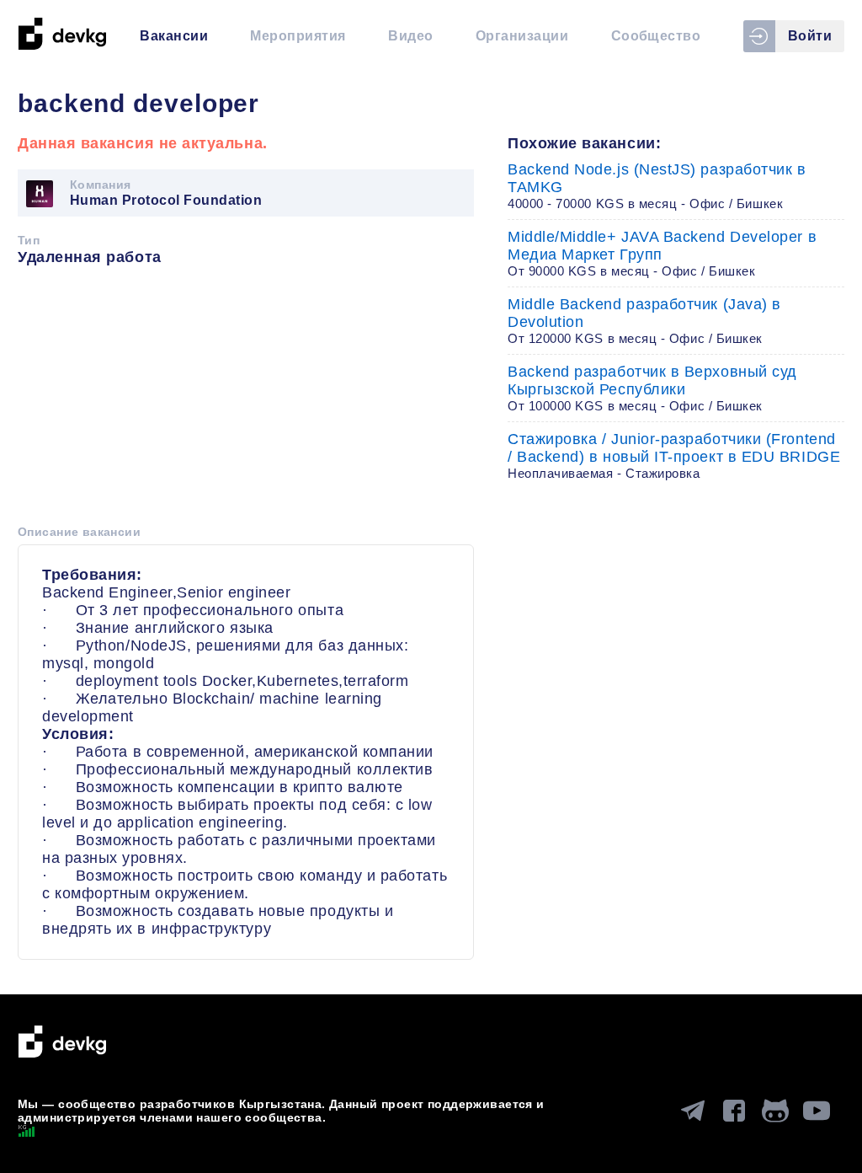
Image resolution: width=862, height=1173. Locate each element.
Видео (410, 36)
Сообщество (656, 36)
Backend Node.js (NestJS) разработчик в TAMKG (657, 186)
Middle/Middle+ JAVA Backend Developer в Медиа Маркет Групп (662, 253)
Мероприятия (297, 36)
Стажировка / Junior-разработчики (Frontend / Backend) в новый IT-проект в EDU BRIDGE (674, 455)
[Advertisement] (246, 401)
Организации (522, 36)
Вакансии (174, 36)
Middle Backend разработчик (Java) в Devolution (644, 320)
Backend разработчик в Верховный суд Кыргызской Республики (652, 388)
